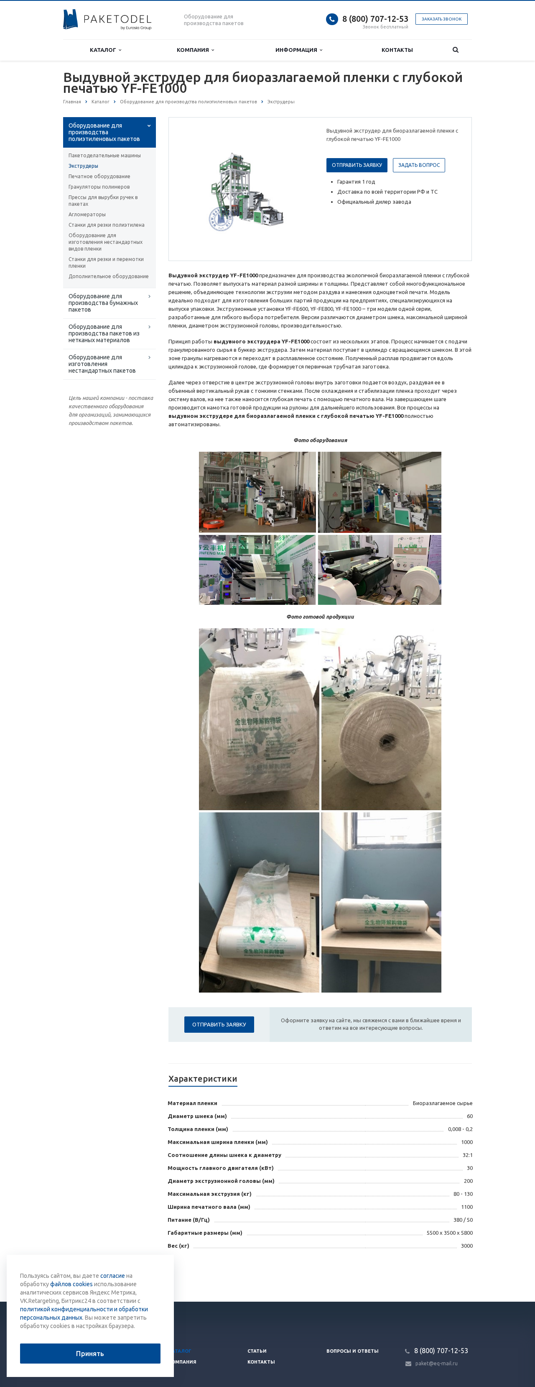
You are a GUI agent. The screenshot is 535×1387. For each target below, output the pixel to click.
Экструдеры (83, 166)
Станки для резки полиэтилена (107, 225)
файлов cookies (71, 1284)
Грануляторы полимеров (99, 186)
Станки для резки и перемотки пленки (106, 262)
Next (299, 189)
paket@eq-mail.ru (436, 1363)
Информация (297, 50)
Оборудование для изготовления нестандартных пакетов (102, 364)
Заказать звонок (441, 19)
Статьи (257, 1351)
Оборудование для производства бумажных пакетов (103, 303)
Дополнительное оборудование (109, 276)
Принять (90, 1353)
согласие (112, 1275)
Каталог (104, 50)
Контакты (397, 50)
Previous (192, 189)
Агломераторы (87, 214)
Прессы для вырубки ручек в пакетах (103, 200)
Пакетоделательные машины (105, 155)
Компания (194, 50)
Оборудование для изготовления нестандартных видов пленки (106, 242)
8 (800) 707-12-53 (375, 18)
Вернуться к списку (98, 1274)
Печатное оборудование (99, 176)
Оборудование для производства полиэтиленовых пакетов (104, 132)
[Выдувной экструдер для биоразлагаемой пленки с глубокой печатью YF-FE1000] (245, 189)
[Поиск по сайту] (455, 50)
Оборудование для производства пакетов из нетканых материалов (104, 333)
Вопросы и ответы (352, 1351)
